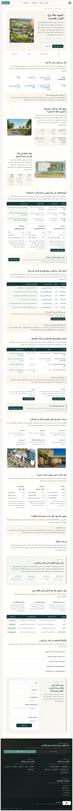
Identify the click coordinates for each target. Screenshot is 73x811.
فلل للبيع (26, 766)
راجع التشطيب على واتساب (58, 398)
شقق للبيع (32, 766)
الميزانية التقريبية (33, 697)
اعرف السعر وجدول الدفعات (16, 408)
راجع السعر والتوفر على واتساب (58, 318)
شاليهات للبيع (21, 766)
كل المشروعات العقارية (36, 795)
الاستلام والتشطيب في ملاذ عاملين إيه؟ (54, 671)
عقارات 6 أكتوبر (47, 769)
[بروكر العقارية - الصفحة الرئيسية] (66, 803)
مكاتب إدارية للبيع (31, 769)
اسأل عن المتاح (5, 2)
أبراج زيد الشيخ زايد (36, 785)
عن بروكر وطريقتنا (5, 808)
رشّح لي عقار (11, 808)
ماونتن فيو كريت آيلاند (36, 790)
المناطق (41, 2)
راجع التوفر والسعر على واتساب (57, 250)
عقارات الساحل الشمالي (65, 772)
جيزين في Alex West (59, 602)
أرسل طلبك (24, 725)
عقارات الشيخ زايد (55, 769)
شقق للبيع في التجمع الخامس (54, 766)
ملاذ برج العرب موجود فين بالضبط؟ (55, 656)
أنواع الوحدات (34, 2)
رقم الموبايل (34, 689)
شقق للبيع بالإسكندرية (65, 766)
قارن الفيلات (47, 46)
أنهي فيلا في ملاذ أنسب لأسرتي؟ (56, 661)
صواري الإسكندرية (40, 602)
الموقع (29, 53)
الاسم (36, 682)
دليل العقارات (26, 2)
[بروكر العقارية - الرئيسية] (66, 3)
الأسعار (58, 53)
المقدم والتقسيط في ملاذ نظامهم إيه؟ (55, 666)
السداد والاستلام (14, 53)
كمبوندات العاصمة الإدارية (64, 769)
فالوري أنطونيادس (36, 792)
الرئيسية (46, 2)
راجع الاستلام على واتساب (29, 398)
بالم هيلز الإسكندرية (18, 602)
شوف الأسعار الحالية (57, 46)
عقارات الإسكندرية (57, 8)
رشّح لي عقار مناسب (53, 751)
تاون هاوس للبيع (7, 766)
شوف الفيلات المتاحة (14, 259)
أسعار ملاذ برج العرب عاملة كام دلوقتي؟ (54, 651)
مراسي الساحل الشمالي (36, 788)
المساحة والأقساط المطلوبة (31, 704)
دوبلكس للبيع (14, 766)
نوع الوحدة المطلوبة (33, 717)
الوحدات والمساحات (44, 53)
